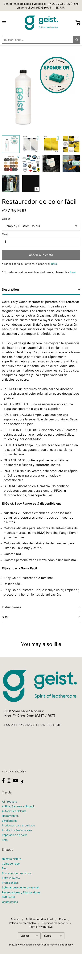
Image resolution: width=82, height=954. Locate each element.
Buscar (15, 919)
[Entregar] (76, 40)
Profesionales (10, 882)
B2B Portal (8, 897)
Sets (4, 839)
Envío (62, 919)
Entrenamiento (11, 878)
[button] (41, 290)
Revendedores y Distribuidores (21, 892)
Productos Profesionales (17, 830)
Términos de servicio (55, 923)
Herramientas (10, 815)
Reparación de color (14, 834)
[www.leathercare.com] (41, 22)
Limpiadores (9, 820)
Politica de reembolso (22, 923)
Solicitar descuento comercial (20, 887)
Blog (4, 868)
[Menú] (10, 22)
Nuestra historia (12, 858)
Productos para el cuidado (18, 825)
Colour (6, 218)
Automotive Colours (14, 811)
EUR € (47, 935)
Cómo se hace (11, 863)
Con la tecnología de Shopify (57, 944)
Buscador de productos (16, 873)
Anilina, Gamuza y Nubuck (18, 806)
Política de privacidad (39, 919)
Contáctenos (10, 901)
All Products (9, 801)
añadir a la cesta (41, 255)
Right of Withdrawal (41, 926)
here (54, 263)
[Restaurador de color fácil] (11, 144)
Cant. (5, 234)
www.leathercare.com (29, 944)
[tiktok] (22, 781)
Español (24, 935)
